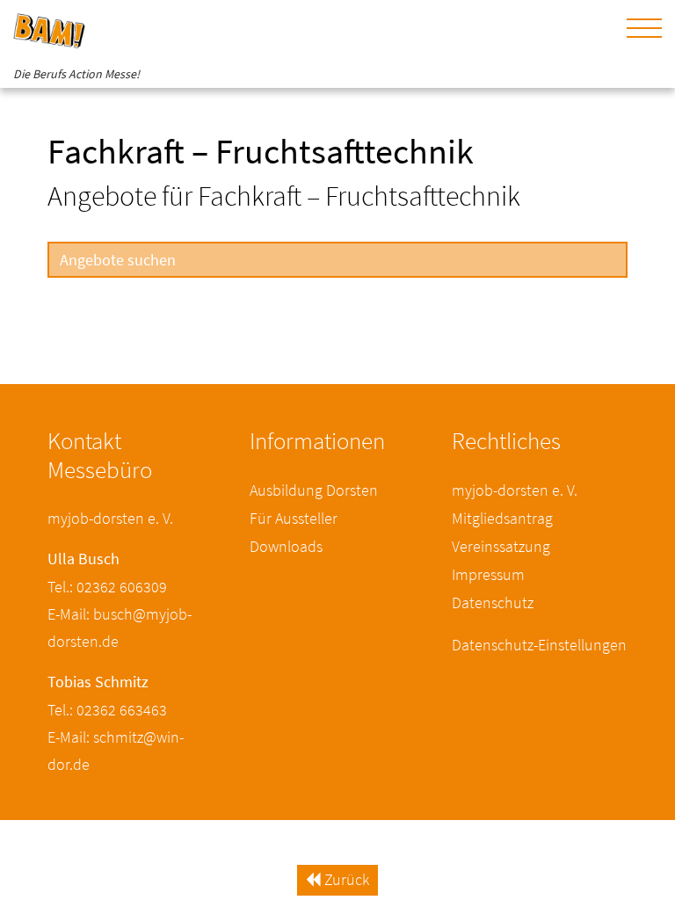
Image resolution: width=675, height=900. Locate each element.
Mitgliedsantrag (502, 518)
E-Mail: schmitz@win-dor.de (115, 750)
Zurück (345, 879)
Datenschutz (492, 602)
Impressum (488, 574)
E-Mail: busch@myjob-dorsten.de (119, 627)
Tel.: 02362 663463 (107, 710)
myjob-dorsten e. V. (514, 490)
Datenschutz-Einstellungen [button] (539, 645)
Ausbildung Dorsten (314, 490)
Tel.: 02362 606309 (107, 587)
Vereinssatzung (501, 546)
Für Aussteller (294, 518)
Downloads (286, 546)
